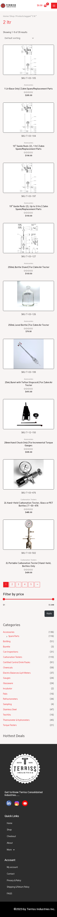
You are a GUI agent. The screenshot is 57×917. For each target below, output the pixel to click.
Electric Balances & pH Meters (17, 673)
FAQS (9, 894)
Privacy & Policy (14, 881)
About (10, 843)
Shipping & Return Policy (18, 887)
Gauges (6, 678)
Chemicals (8, 668)
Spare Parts (13, 636)
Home (5, 16)
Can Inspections (10, 652)
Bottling (6, 641)
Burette (6, 647)
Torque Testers (10, 725)
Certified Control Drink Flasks (16, 662)
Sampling (7, 704)
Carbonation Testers (12, 657)
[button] (28, 849)
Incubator (7, 689)
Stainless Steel (10, 710)
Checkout (11, 836)
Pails (5, 694)
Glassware (8, 683)
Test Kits (7, 715)
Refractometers (10, 699)
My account (12, 867)
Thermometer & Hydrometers (16, 720)
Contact (10, 874)
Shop (12, 16)
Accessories (8, 632)
